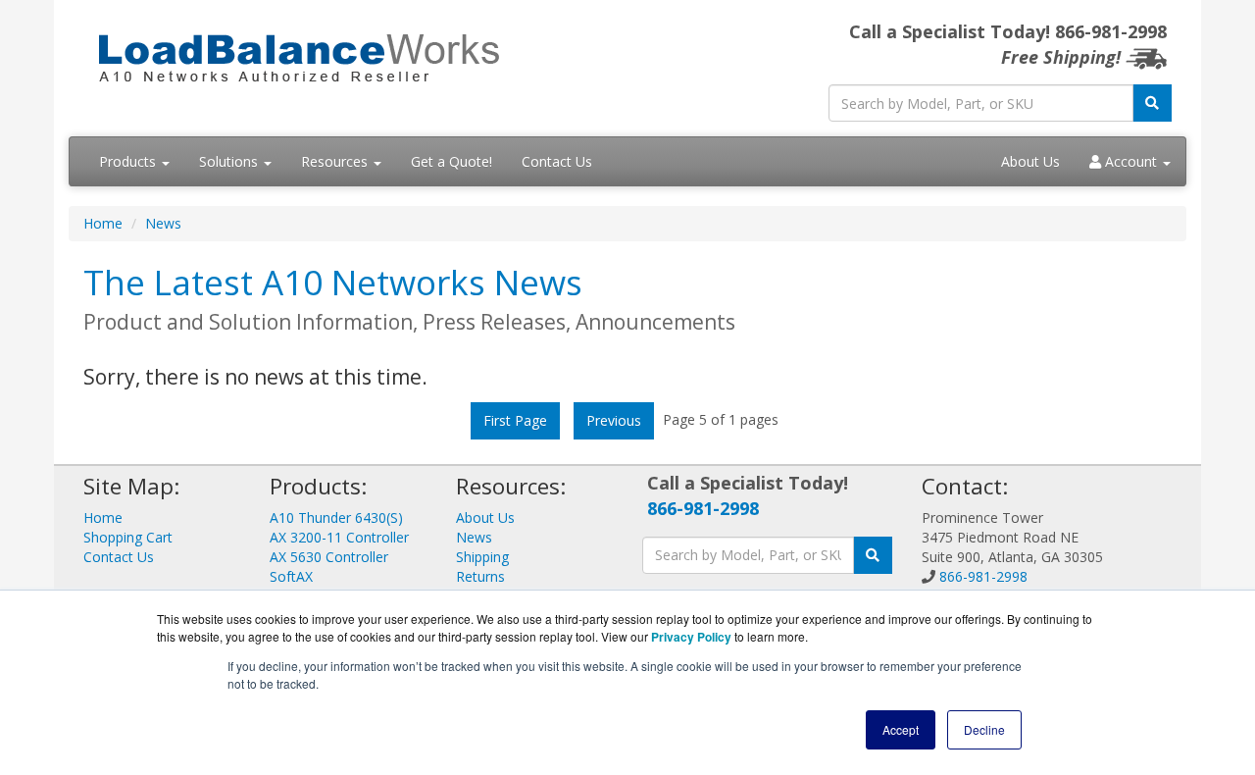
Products (129, 161)
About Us (1030, 161)
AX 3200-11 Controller (339, 537)
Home (103, 223)
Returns (480, 576)
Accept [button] (900, 729)
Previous (613, 420)
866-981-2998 (703, 508)
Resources (336, 161)
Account (1131, 161)
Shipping (482, 556)
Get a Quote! (451, 161)
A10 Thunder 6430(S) (336, 517)
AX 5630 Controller (329, 556)
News (163, 223)
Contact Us (557, 161)
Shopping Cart (128, 537)
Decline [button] (984, 729)
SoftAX (291, 576)
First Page (515, 420)
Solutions (230, 161)
